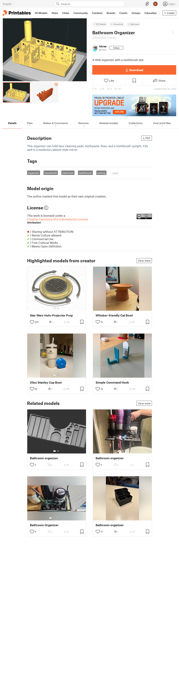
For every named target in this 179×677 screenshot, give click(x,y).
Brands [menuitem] (111, 13)
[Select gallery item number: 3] (125, 451)
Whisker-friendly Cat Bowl (114, 315)
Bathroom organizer (44, 458)
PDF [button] (148, 138)
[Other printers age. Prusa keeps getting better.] (134, 105)
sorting (101, 172)
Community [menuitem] (80, 13)
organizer (33, 172)
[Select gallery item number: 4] (59, 518)
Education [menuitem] (151, 13)
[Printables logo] (17, 13)
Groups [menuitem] (136, 13)
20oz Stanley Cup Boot (46, 382)
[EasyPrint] (147, 4)
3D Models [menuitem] (41, 13)
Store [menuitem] (55, 13)
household (50, 172)
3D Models (101, 24)
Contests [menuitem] (97, 13)
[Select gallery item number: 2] (58, 308)
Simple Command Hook (112, 382)
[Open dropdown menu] (172, 32)
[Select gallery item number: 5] (62, 518)
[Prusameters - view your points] (155, 4)
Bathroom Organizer (44, 525)
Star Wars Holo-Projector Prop (51, 315)
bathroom (68, 172)
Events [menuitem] (123, 13)
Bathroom (134, 24)
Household (118, 24)
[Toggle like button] (32, 322)
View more (144, 260)
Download (136, 70)
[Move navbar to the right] (158, 13)
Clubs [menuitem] (65, 13)
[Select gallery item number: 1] (54, 308)
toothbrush (85, 172)
